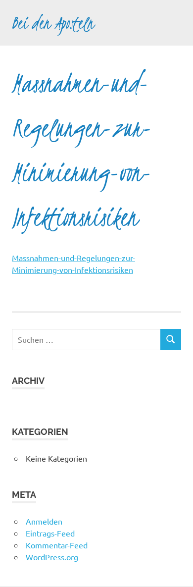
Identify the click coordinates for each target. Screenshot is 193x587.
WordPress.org (52, 557)
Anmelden (44, 521)
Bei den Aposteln (53, 22)
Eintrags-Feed (50, 533)
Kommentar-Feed (57, 545)
